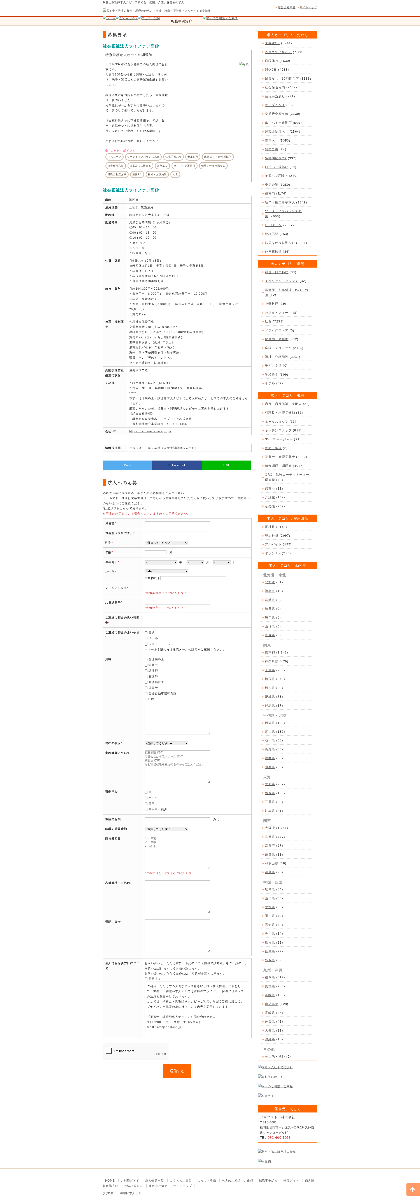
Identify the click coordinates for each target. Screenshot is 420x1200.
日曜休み (271, 61)
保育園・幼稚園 (276, 339)
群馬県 (270, 705)
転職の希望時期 (116, 828)
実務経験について (117, 753)
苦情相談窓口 (133, 1186)
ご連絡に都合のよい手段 (122, 632)
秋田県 (270, 608)
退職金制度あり (276, 131)
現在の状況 (113, 743)
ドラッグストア (276, 330)
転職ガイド (291, 1180)
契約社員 (271, 535)
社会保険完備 (275, 87)
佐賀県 (270, 1021)
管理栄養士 (156, 659)
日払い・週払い (276, 167)
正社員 (270, 527)
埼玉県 (270, 679)
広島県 (270, 889)
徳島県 (270, 951)
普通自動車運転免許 (163, 693)
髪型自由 (271, 149)
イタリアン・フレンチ (281, 281)
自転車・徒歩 (158, 809)
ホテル (270, 383)
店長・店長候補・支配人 (283, 404)
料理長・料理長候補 (280, 412)
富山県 (270, 731)
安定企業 (271, 184)
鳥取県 (270, 960)
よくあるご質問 (181, 1180)
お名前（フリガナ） (119, 533)
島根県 (270, 942)
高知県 (270, 925)
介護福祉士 (156, 682)
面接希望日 (113, 838)
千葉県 (270, 670)
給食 (268, 321)
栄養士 (153, 665)
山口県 (270, 898)
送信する (177, 1071)
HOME (110, 1180)
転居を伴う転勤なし (280, 243)
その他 (270, 506)
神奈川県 (271, 661)
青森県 (270, 635)
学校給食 (271, 374)
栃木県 (270, 688)
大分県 (270, 1030)
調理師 (153, 670)
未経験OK (272, 43)
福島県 (270, 591)
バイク (153, 797)
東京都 (270, 652)
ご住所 (110, 571)
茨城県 (270, 696)
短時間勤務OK (276, 158)
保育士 (153, 687)
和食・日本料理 (276, 272)
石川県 (270, 740)
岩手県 (270, 617)
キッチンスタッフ (278, 430)
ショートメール (159, 644)
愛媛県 (270, 907)
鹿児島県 (271, 1004)
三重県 (270, 802)
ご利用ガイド (130, 1180)
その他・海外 (275, 1056)
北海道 (270, 582)
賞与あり (271, 140)
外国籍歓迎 (273, 251)
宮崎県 (270, 995)
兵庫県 (270, 837)
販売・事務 (273, 448)
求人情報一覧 (154, 1180)
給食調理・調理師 (278, 466)
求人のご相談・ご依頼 (237, 1180)
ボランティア (275, 553)
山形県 (270, 626)
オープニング (275, 105)
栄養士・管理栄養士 (280, 457)
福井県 (270, 758)
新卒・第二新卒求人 (280, 202)
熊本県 (270, 986)
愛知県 (270, 784)
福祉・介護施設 (276, 357)
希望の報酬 (113, 819)
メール (153, 638)
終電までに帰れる (278, 52)
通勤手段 (111, 792)
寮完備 (270, 193)
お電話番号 (113, 602)
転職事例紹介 (268, 1180)
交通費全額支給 (276, 114)
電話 (152, 632)
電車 (152, 803)
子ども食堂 (273, 365)
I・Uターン (273, 225)
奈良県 (270, 854)
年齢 (108, 552)
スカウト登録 (206, 1180)
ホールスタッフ (276, 421)
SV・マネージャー (279, 439)
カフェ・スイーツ (278, 312)
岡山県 (270, 916)
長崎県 (270, 1012)
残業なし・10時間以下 (282, 78)
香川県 (270, 933)
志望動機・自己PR (118, 883)
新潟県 (270, 723)
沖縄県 (270, 1039)
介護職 (270, 497)
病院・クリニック (278, 348)
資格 (108, 659)
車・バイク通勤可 (278, 122)
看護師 (153, 676)
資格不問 (271, 234)
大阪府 (270, 828)
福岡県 (270, 977)
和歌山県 (271, 863)
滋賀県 (270, 872)
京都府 (270, 845)
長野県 (270, 749)
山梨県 (270, 767)
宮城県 (270, 600)
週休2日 (271, 69)
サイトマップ (308, 7)
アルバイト (273, 544)
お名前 (110, 523)
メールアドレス (116, 588)
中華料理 (271, 303)
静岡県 (270, 793)
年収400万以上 (276, 175)
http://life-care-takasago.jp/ (150, 431)
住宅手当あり (275, 96)
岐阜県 (270, 811)
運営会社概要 (287, 7)
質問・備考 (113, 921)
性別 (108, 542)
